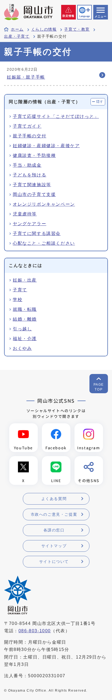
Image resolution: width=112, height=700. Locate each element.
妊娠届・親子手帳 (26, 77)
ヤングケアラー (29, 223)
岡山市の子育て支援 (34, 194)
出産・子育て (17, 36)
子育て (20, 290)
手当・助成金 (27, 165)
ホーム (17, 29)
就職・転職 (25, 309)
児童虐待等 (25, 214)
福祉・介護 (25, 338)
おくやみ (22, 348)
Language (84, 16)
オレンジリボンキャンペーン (44, 204)
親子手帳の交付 (29, 136)
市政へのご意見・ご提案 (54, 514)
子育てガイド (27, 126)
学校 (17, 299)
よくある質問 (54, 498)
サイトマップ (54, 546)
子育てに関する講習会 (37, 233)
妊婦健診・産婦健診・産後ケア (46, 145)
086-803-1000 (34, 630)
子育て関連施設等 (32, 184)
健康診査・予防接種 (34, 155)
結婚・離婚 (25, 319)
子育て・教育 (77, 29)
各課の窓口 (54, 530)
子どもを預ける (29, 175)
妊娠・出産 (25, 280)
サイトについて (54, 561)
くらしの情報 (44, 29)
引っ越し (22, 329)
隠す (100, 101)
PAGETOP (99, 387)
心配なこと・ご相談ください (44, 243)
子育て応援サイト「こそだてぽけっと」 (56, 116)
